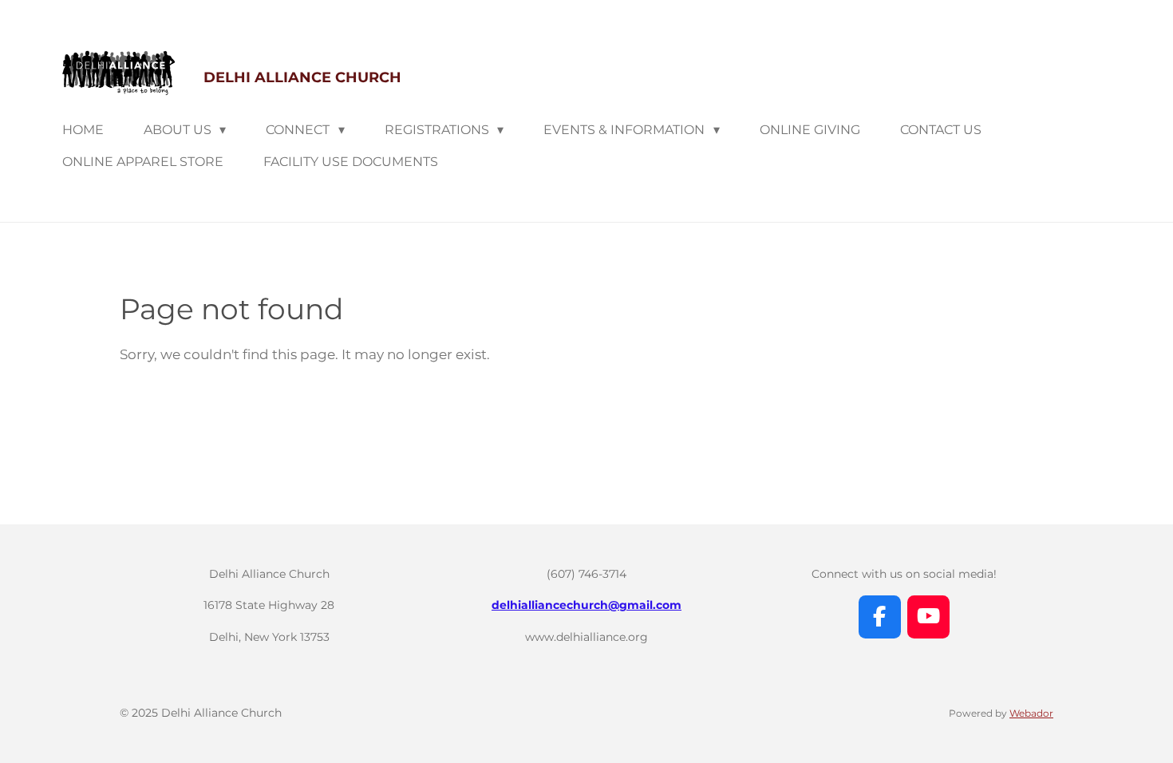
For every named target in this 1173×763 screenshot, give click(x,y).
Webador (1031, 713)
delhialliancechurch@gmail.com (586, 605)
